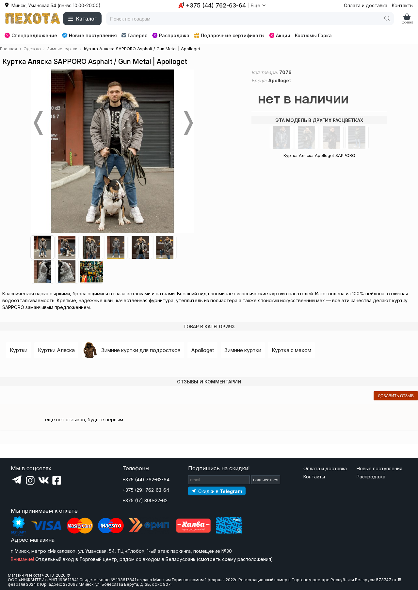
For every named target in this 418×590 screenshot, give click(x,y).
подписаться (265, 479)
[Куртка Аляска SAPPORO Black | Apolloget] (331, 137)
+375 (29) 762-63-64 (145, 490)
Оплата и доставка (365, 5)
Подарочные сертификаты (233, 35)
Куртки (18, 350)
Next (187, 123)
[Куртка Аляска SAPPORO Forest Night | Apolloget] (357, 137)
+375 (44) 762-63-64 (145, 479)
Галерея (138, 35)
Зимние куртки (242, 350)
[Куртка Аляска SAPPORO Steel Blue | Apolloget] (281, 137)
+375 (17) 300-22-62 (145, 500)
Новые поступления (93, 35)
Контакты (402, 5)
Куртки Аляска (56, 350)
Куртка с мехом (291, 350)
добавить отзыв (396, 396)
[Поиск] (387, 18)
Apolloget (202, 350)
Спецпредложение (34, 35)
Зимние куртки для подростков (141, 350)
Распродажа (174, 35)
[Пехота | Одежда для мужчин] (33, 18)
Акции (283, 35)
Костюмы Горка (313, 35)
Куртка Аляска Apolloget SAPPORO (319, 155)
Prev (37, 123)
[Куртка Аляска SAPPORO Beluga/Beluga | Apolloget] (306, 137)
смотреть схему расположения (234, 559)
